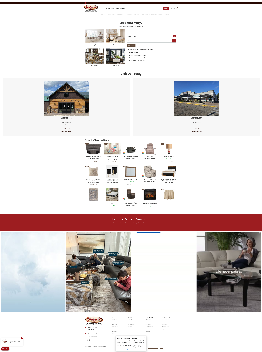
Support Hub (164, 329)
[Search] (174, 40)
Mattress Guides (165, 326)
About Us (130, 317)
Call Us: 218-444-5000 (92, 336)
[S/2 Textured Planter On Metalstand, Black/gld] (112, 171)
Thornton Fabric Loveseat (131, 156)
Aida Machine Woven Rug (93, 202)
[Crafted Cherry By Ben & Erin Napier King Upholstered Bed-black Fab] (168, 171)
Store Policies (148, 329)
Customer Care (149, 317)
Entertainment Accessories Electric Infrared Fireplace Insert (150, 203)
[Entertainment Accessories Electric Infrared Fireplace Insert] (150, 194)
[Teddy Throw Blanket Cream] (168, 194)
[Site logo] (91, 8)
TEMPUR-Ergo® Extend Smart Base (112, 202)
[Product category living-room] (94, 37)
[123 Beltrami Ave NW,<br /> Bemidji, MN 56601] (86, 334)
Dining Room (114, 324)
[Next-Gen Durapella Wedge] (93, 149)
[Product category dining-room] (94, 58)
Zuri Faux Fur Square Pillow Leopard (93, 180)
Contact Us (147, 331)
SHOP (113, 317)
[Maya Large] (150, 149)
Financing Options (149, 322)
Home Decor (114, 331)
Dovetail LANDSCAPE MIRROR (131, 179)
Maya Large (150, 156)
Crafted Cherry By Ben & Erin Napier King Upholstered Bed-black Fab (168, 181)
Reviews (130, 326)
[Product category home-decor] (115, 58)
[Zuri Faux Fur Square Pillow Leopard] (93, 171)
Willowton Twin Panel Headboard (112, 157)
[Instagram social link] (102, 3)
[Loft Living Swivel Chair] (150, 171)
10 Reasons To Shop (132, 322)
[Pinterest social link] (104, 3)
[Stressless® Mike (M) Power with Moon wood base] (131, 194)
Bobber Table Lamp (169, 156)
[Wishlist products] (174, 8)
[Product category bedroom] (115, 37)
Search (166, 8)
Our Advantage (131, 324)
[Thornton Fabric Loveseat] (131, 149)
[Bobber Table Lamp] (168, 149)
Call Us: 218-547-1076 (92, 331)
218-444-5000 (197, 128)
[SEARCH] (174, 36)
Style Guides (164, 324)
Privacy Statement (149, 326)
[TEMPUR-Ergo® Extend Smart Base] (112, 194)
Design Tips (164, 322)
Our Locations (131, 329)
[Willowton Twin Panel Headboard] (112, 149)
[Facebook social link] (101, 3)
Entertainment (115, 326)
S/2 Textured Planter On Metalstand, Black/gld (112, 180)
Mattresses (114, 333)
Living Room (114, 319)
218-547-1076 (66, 128)
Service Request (165, 319)
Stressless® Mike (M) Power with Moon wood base (131, 202)
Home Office (114, 329)
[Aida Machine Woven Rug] (93, 194)
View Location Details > (66, 131)
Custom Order (148, 324)
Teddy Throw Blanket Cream (168, 202)
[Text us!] (5, 349)
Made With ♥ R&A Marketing (170, 348)
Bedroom (114, 322)
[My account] (171, 8)
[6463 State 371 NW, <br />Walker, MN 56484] (86, 328)
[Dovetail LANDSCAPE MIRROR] (131, 171)
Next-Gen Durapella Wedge (93, 156)
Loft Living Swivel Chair (150, 179)
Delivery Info (148, 319)
